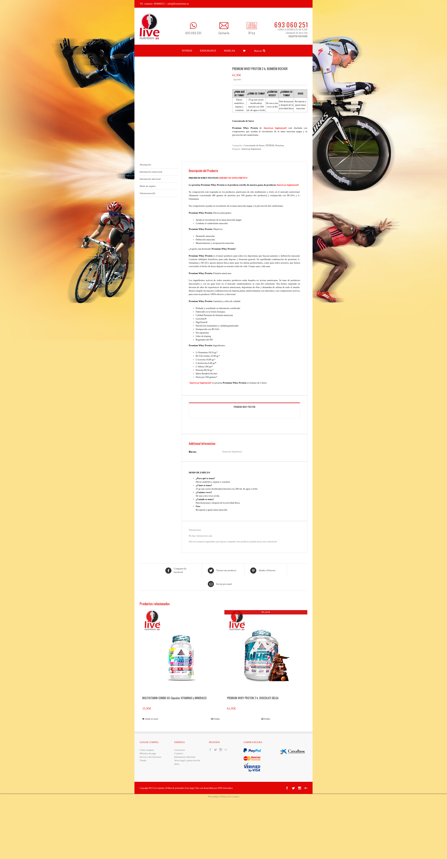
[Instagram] (220, 749)
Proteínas (279, 145)
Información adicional (150, 179)
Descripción (145, 164)
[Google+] (226, 749)
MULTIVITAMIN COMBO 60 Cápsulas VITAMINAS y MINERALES (174, 698)
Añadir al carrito (151, 719)
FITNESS (270, 145)
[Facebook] (210, 749)
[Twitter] (215, 749)
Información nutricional (151, 171)
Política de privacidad (175, 788)
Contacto (178, 753)
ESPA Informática (225, 788)
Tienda (143, 760)
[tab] (159, 164)
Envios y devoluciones (150, 757)
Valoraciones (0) (147, 193)
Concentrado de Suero (254, 145)
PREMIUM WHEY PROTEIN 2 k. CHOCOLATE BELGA (253, 698)
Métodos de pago (148, 753)
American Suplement (251, 149)
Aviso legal (190, 788)
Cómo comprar (147, 750)
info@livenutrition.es (178, 3)
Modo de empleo (148, 186)
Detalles (216, 719)
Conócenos (179, 750)
